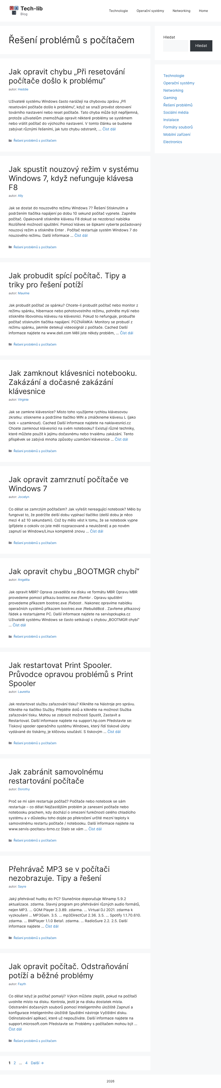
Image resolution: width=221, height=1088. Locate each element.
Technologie (118, 11)
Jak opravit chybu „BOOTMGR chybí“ (74, 571)
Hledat (169, 37)
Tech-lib (32, 8)
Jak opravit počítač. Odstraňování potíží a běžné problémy (68, 971)
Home (203, 11)
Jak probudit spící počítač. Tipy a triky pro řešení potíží (67, 280)
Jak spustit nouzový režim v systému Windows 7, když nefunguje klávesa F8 (74, 178)
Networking (181, 11)
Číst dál (109, 129)
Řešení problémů (178, 105)
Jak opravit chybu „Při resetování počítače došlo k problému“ (67, 76)
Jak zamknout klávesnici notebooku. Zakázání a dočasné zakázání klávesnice (73, 382)
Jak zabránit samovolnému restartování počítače (56, 776)
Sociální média (176, 112)
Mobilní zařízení (176, 134)
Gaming (170, 98)
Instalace (171, 120)
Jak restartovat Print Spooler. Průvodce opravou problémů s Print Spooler (71, 674)
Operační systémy (150, 11)
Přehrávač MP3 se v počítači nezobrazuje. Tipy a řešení (59, 873)
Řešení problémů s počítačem (35, 140)
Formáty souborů (178, 127)
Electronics (172, 142)
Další (37, 1063)
